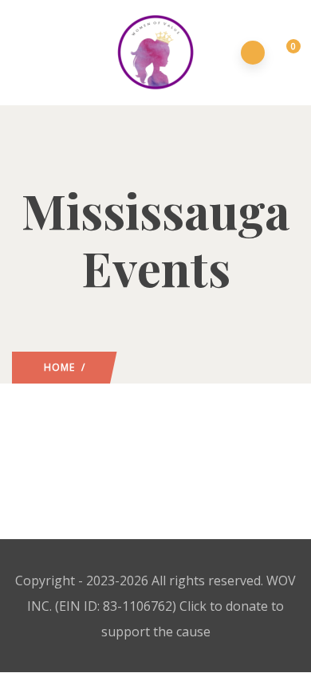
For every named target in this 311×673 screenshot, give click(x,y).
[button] (284, 53)
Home (59, 367)
